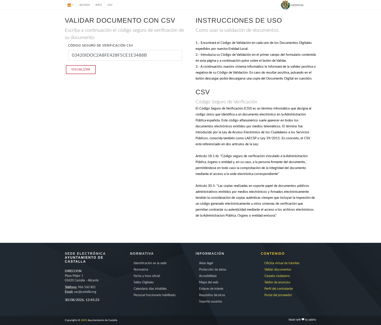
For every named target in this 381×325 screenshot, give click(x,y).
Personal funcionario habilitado (155, 295)
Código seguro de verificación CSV (100, 45)
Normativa (141, 269)
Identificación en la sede (150, 263)
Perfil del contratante (278, 288)
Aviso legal (206, 263)
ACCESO (84, 5)
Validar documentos (277, 269)
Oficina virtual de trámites (281, 263)
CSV (109, 5)
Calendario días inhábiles (150, 288)
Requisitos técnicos (212, 295)
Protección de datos (212, 269)
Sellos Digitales (144, 282)
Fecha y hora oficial (147, 276)
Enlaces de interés (211, 288)
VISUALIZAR (80, 69)
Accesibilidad (208, 276)
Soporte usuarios (210, 301)
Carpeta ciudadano (277, 276)
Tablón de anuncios (277, 282)
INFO (98, 5)
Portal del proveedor (278, 295)
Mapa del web (208, 282)
